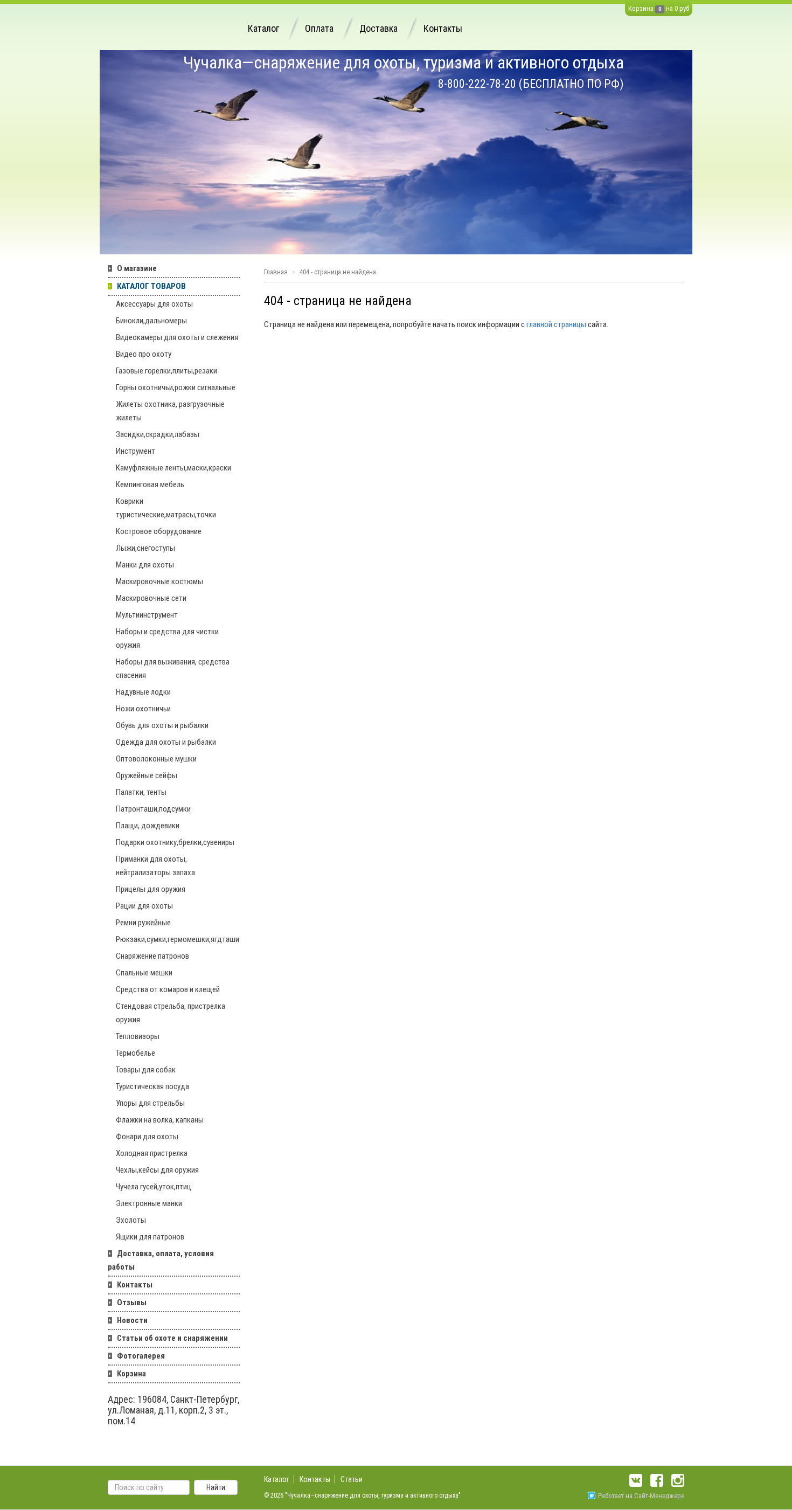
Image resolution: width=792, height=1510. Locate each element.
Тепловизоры (137, 1036)
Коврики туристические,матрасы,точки (166, 508)
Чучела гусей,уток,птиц (153, 1187)
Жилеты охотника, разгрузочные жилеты (170, 410)
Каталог (263, 28)
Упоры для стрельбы (150, 1103)
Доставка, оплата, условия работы (161, 1260)
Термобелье (135, 1053)
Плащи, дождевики (147, 825)
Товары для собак (146, 1070)
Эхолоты (131, 1220)
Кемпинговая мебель (150, 484)
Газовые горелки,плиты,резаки (166, 371)
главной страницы (556, 324)
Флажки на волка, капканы (160, 1120)
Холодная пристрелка (151, 1153)
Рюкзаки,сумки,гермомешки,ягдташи (177, 939)
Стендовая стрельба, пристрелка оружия (170, 1012)
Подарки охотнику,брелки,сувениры (175, 842)
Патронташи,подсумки (153, 809)
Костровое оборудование (159, 531)
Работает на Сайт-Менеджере (641, 1496)
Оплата (319, 28)
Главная (276, 272)
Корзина (641, 8)
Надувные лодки (143, 692)
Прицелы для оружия (150, 889)
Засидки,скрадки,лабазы (157, 434)
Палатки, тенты (141, 792)
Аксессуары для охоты (154, 304)
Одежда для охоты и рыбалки (166, 742)
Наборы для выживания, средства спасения (173, 668)
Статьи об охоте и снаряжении (172, 1338)
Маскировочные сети (151, 598)
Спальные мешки (144, 973)
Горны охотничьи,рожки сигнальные (175, 387)
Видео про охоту (143, 354)
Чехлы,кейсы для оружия (157, 1170)
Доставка (378, 28)
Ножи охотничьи (143, 709)
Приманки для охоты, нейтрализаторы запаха (155, 865)
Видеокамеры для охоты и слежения (177, 337)
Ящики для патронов (150, 1237)
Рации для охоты (144, 906)
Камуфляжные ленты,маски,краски (173, 468)
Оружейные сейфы (146, 775)
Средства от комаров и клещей (168, 989)
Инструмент (135, 451)
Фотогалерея (141, 1356)
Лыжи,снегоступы (145, 548)
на (669, 8)
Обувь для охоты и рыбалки (162, 725)
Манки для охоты (145, 565)
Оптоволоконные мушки (156, 759)
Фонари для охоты (147, 1136)
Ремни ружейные (143, 922)
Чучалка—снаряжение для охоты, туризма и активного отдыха (403, 62)
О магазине (137, 268)
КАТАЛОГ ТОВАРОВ (151, 286)
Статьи (352, 1479)
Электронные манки (149, 1203)
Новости (132, 1320)
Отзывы (132, 1302)
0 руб (682, 8)
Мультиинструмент (147, 615)
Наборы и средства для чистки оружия (167, 638)
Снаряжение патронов (152, 956)
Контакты (442, 28)
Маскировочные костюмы (159, 581)
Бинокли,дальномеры (151, 320)
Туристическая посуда (152, 1086)
